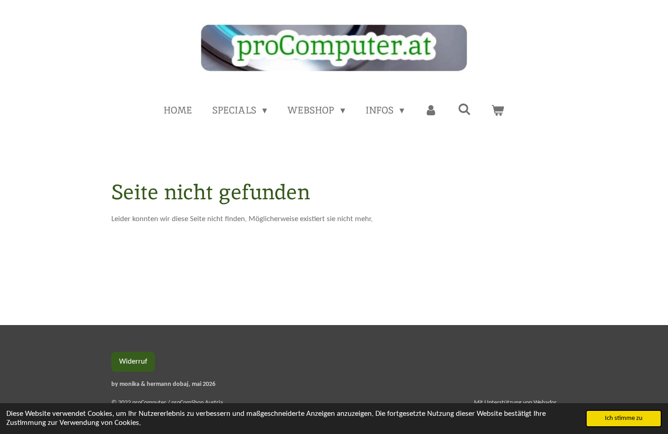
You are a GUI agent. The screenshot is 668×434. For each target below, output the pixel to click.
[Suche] (464, 109)
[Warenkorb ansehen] (498, 110)
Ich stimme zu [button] (624, 418)
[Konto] (431, 110)
